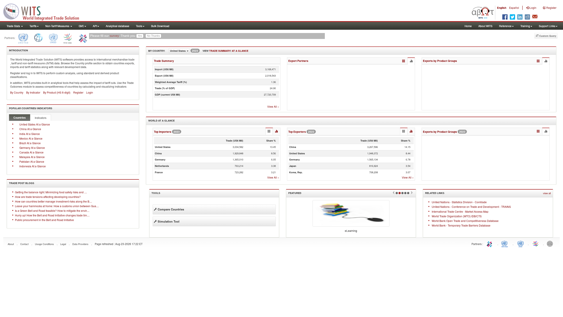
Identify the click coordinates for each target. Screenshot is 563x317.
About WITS (485, 26)
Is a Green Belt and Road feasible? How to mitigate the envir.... (52, 210)
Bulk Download (160, 26)
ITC (490, 243)
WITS (44, 11)
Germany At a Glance (32, 147)
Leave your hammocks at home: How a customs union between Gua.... (57, 206)
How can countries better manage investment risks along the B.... (53, 201)
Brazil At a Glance (30, 143)
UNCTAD (505, 243)
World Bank (551, 243)
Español (514, 7)
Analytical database (117, 26)
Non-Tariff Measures (57, 26)
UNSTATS (520, 243)
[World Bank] (38, 38)
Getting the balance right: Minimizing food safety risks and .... (51, 192)
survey (114, 36)
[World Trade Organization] (68, 38)
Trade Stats (14, 26)
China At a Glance (30, 129)
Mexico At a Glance (30, 138)
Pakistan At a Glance (31, 161)
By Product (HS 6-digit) (56, 92)
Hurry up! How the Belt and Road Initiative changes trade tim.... (52, 215)
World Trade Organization (535, 243)
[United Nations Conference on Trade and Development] (22, 38)
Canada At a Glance (31, 152)
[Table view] (403, 61)
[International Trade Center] (82, 38)
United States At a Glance (34, 124)
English (501, 8)
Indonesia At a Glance (32, 166)
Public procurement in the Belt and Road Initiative (44, 220)
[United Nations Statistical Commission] (53, 38)
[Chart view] (411, 61)
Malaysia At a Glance (32, 157)
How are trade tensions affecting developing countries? (48, 197)
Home (468, 26)
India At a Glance (29, 134)
